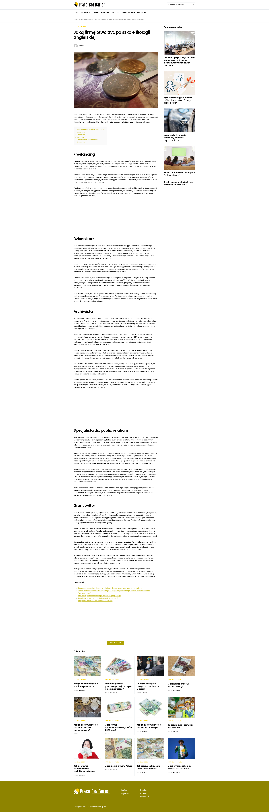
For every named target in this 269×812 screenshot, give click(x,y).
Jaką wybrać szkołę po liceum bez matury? (180, 767)
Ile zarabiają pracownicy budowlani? (180, 726)
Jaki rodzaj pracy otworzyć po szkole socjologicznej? (99, 596)
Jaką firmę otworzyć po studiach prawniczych (86, 685)
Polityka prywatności (145, 795)
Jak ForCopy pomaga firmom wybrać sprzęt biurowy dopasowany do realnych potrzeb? (179, 61)
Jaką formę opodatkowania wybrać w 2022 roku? (118, 727)
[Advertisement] (116, 215)
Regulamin (125, 794)
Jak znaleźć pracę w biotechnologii (178, 685)
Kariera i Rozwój (100, 19)
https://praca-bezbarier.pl (83, 19)
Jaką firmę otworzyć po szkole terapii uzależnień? (98, 598)
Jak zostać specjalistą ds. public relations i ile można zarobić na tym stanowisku (110, 588)
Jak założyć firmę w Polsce (118, 765)
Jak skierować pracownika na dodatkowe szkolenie (84, 768)
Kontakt (124, 790)
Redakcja (82, 46)
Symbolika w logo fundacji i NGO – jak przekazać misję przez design (178, 100)
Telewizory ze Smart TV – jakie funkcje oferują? (179, 174)
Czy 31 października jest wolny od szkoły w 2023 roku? (179, 183)
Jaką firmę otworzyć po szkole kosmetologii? (149, 726)
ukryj (102, 129)
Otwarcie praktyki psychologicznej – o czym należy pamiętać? (118, 686)
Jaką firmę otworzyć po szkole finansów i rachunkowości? (86, 727)
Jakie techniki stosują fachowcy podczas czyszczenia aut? (175, 138)
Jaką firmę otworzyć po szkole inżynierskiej (95, 601)
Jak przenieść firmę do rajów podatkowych (148, 767)
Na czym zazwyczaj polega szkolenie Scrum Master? (149, 686)
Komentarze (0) (115, 643)
